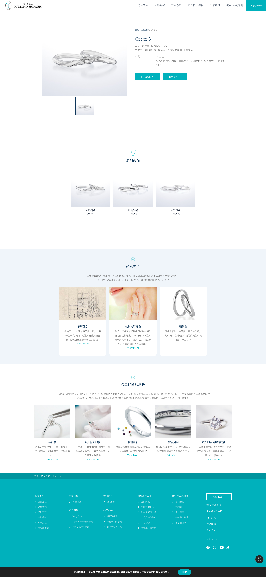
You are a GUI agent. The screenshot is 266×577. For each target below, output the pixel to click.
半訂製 (52, 442)
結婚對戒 (160, 5)
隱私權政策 (161, 572)
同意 (184, 572)
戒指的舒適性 (133, 326)
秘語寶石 (133, 442)
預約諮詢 (259, 559)
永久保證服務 (93, 442)
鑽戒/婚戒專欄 (234, 5)
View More (83, 343)
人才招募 (211, 530)
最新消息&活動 (214, 511)
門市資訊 (215, 5)
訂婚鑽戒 (143, 5)
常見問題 (211, 523)
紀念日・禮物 (196, 5)
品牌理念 (82, 326)
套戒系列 (176, 5)
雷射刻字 (173, 442)
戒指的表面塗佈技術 (214, 442)
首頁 (137, 29)
